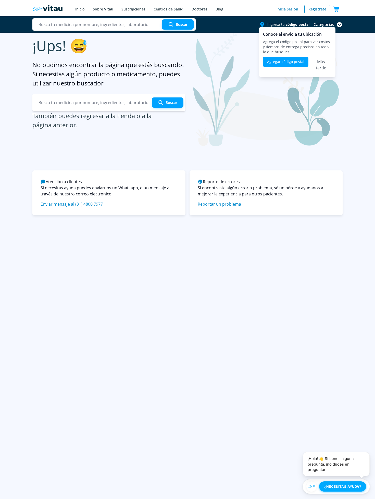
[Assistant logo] (311, 486)
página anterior (54, 125)
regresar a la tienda (108, 115)
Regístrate (317, 9)
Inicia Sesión (287, 9)
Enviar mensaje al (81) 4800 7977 (72, 204)
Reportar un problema (219, 204)
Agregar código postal (285, 61)
